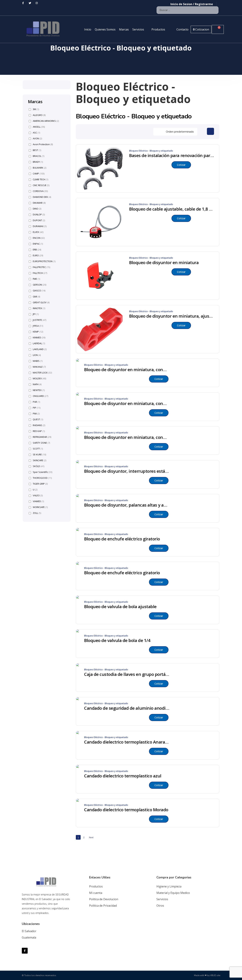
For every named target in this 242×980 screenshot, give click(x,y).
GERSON (39, 284)
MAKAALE (39, 366)
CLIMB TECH (40, 179)
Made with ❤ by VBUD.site (207, 975)
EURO (38, 255)
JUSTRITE (39, 320)
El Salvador (29, 931)
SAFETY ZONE (41, 442)
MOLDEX (39, 378)
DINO (37, 208)
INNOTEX (39, 308)
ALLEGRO (39, 115)
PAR (36, 401)
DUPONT (39, 220)
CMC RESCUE (41, 185)
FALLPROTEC (41, 267)
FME (36, 278)
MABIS (38, 360)
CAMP (38, 173)
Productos (96, 886)
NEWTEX (39, 390)
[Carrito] (218, 29)
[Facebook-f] (25, 951)
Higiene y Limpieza (168, 886)
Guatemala (29, 937)
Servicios (162, 899)
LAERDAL (39, 343)
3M (36, 109)
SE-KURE (39, 454)
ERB (37, 249)
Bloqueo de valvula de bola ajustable (120, 606)
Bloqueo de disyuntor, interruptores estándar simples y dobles (126, 471)
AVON (37, 138)
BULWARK (39, 167)
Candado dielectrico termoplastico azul (122, 775)
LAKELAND (40, 349)
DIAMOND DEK (42, 197)
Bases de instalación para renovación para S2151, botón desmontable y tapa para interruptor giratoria (171, 155)
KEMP (38, 331)
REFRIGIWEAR (42, 437)
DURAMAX (40, 226)
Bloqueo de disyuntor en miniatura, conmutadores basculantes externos (126, 369)
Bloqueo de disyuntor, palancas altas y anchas (126, 505)
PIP (36, 407)
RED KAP (39, 431)
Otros (160, 906)
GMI (36, 296)
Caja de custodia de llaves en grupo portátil (126, 674)
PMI (36, 413)
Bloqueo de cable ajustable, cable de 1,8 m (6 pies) (171, 209)
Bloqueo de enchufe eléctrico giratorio (122, 538)
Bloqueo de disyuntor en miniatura (164, 262)
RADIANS (39, 425)
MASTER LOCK (42, 372)
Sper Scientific (42, 472)
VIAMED (38, 501)
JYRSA (38, 325)
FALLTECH (40, 273)
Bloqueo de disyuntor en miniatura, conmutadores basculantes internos (126, 437)
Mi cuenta (95, 893)
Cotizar (181, 164)
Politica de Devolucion (103, 899)
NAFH (37, 384)
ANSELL (39, 126)
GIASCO (39, 290)
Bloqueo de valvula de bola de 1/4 (117, 640)
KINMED (39, 337)
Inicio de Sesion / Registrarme (191, 4)
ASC (36, 132)
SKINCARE (39, 460)
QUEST (38, 419)
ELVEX (38, 232)
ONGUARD (40, 396)
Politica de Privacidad (103, 906)
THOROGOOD (42, 477)
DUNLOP (39, 214)
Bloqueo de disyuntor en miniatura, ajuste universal (171, 316)
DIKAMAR (39, 202)
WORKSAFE (40, 507)
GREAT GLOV (41, 302)
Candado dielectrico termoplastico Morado (126, 809)
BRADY (38, 161)
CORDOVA (40, 191)
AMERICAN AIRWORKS (46, 120)
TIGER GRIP (40, 483)
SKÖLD (38, 466)
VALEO (38, 495)
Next (91, 837)
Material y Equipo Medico (173, 893)
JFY (36, 314)
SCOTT (38, 448)
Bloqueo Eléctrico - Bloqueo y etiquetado (151, 150)
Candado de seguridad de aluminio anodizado (126, 708)
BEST (37, 150)
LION (37, 355)
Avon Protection (43, 144)
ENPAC (38, 243)
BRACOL (38, 156)
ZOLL (37, 513)
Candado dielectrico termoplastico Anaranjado (126, 742)
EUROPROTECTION (44, 261)
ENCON (39, 237)
